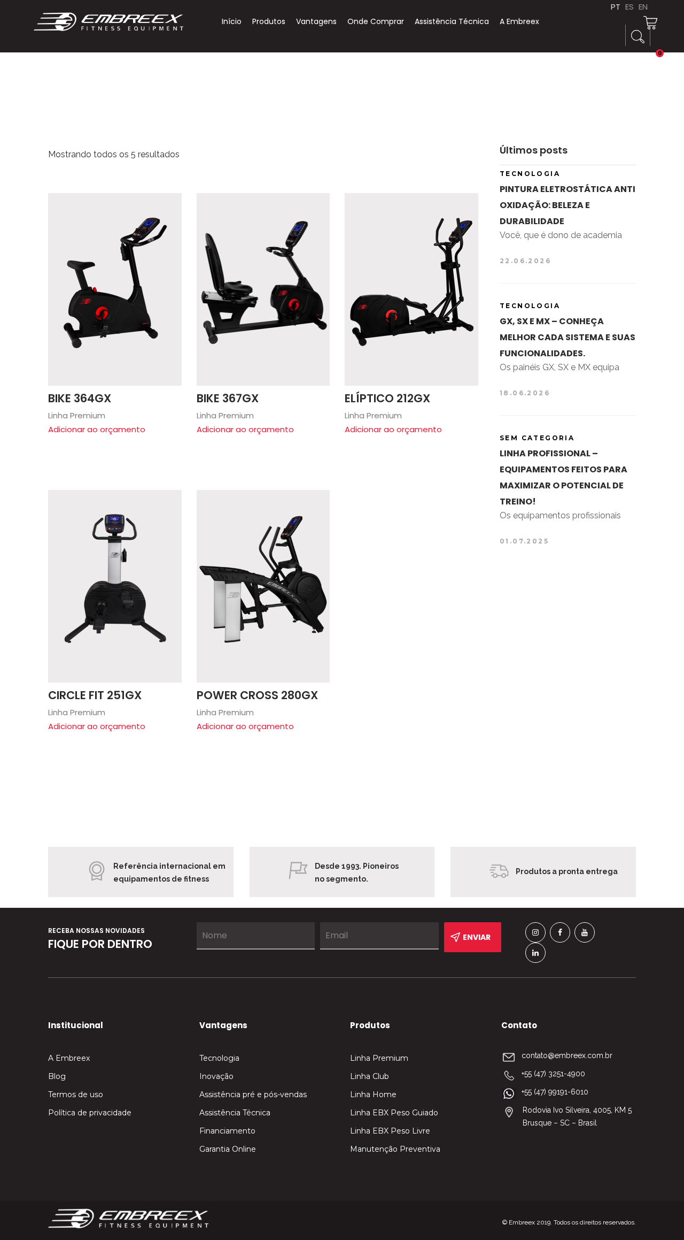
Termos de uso (75, 1094)
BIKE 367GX (228, 398)
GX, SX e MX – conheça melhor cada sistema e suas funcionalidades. (567, 337)
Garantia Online (227, 1149)
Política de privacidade (89, 1112)
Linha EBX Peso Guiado (394, 1112)
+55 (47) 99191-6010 (555, 1092)
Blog (57, 1076)
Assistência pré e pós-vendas (253, 1094)
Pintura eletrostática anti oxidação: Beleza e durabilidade (567, 205)
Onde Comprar (375, 21)
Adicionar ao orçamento (96, 429)
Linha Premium (379, 1058)
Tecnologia (219, 1058)
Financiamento (227, 1131)
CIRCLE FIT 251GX (95, 695)
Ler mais (168, 206)
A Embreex (519, 21)
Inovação (216, 1076)
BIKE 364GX (79, 398)
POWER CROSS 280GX (257, 695)
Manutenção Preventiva (395, 1149)
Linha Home (373, 1094)
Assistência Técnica (452, 21)
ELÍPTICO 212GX (387, 398)
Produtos (268, 21)
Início (232, 21)
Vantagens (316, 21)
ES (629, 6)
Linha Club (369, 1076)
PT (615, 6)
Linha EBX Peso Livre (390, 1131)
